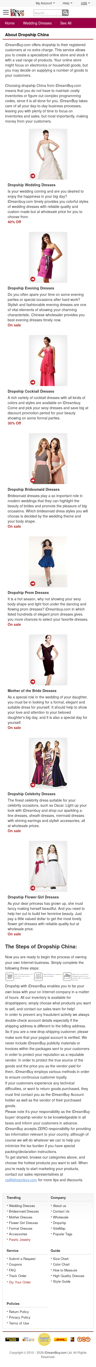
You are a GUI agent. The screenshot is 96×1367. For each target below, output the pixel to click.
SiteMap (59, 1228)
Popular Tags (62, 1233)
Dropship (59, 1222)
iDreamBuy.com (56, 1352)
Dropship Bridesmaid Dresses (34, 489)
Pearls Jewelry (20, 1239)
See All (65, 22)
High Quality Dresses (68, 1275)
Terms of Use (19, 1323)
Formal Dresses (21, 1228)
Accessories (18, 1233)
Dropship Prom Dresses (28, 592)
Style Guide (61, 1281)
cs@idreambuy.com (21, 1179)
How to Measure (65, 1270)
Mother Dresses (21, 1217)
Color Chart (61, 1264)
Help (66, 3)
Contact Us (61, 1211)
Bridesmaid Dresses (24, 1211)
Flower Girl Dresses (23, 1222)
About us (59, 1205)
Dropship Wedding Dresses (32, 184)
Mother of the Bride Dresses (32, 690)
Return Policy (19, 1311)
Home (10, 22)
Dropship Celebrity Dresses (32, 793)
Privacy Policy (19, 1317)
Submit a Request (22, 1258)
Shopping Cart (89, 12)
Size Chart (61, 1258)
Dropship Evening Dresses (31, 287)
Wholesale (60, 1217)
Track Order (17, 1275)
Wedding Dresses (37, 22)
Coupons (15, 1264)
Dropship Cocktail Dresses (31, 391)
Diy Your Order (20, 1282)
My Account (44, 3)
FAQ (12, 1270)
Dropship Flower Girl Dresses (33, 896)
